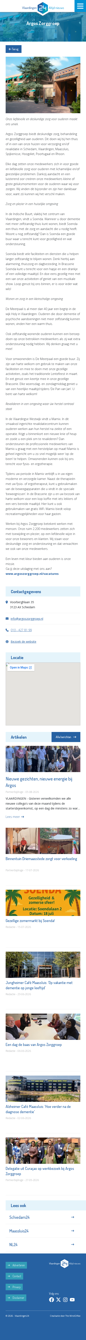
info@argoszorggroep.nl (27, 619)
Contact (16, 1276)
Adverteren (18, 1265)
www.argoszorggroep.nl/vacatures (32, 574)
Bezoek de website (23, 642)
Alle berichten (63, 737)
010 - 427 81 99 (21, 630)
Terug (14, 49)
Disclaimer (18, 1297)
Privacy (16, 1287)
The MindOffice (72, 1315)
